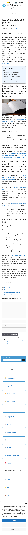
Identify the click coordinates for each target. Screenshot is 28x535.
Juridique (9, 440)
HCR (8, 496)
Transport (9, 479)
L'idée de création (11, 378)
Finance (9, 424)
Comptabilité (10, 417)
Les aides (9, 409)
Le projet (9, 386)
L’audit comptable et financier (12, 292)
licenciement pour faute (18, 255)
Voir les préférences (14, 529)
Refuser (14, 525)
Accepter (14, 520)
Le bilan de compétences (11, 294)
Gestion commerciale (13, 455)
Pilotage (9, 463)
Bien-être (9, 487)
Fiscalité (9, 447)
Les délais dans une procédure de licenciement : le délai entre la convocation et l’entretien (12, 72)
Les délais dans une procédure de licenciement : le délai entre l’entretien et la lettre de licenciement (13, 78)
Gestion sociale (11, 432)
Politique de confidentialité (18, 532)
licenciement (5, 63)
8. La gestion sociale (10, 287)
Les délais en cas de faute (10, 81)
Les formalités (11, 393)
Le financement (11, 401)
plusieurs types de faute (16, 230)
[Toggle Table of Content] (22, 68)
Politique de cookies (7, 532)
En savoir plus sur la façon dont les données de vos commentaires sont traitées (13, 342)
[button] (25, 503)
